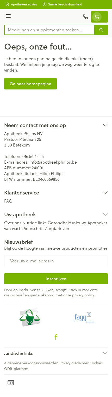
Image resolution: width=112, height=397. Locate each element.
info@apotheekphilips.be (53, 162)
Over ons (12, 223)
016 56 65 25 (33, 156)
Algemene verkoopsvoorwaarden (31, 363)
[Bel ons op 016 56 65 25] (85, 16)
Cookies (96, 363)
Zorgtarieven (57, 228)
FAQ (8, 201)
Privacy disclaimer (74, 363)
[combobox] (49, 30)
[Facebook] (56, 337)
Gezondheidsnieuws (67, 223)
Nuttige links (34, 223)
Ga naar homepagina (30, 84)
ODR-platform (16, 368)
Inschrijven (56, 279)
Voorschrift (34, 228)
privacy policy (83, 295)
